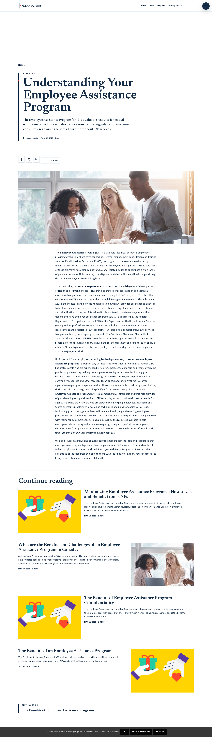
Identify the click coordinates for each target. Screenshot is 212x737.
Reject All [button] (160, 731)
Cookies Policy (113, 731)
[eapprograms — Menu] (206, 6)
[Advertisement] (106, 33)
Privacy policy (175, 5)
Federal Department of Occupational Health (103, 286)
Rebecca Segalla (157, 5)
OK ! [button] (124, 731)
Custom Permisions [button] (141, 731)
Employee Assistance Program (72, 394)
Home (143, 5)
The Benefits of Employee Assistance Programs (58, 710)
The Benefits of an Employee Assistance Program (64, 651)
